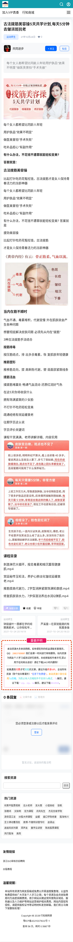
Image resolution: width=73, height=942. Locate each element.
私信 (64, 48)
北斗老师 (27, 805)
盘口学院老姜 (50, 816)
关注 (52, 48)
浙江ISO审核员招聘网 (14, 861)
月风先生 (40, 811)
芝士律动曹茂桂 (12, 822)
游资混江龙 (10, 816)
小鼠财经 (49, 805)
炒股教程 (7, 869)
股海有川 (64, 816)
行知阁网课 (46, 915)
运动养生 (11, 37)
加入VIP (10, 12)
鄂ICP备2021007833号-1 (36, 920)
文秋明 (17, 811)
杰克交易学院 (55, 811)
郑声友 (24, 827)
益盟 (37, 816)
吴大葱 (38, 805)
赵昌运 (51, 822)
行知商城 (28, 12)
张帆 (59, 805)
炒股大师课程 (25, 816)
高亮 (18, 833)
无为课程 (28, 811)
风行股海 (8, 833)
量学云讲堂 (36, 827)
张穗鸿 (7, 811)
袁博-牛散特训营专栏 (34, 822)
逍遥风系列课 (11, 827)
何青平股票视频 (12, 805)
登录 (36, 732)
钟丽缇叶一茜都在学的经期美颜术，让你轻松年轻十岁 (18, 627)
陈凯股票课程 (52, 827)
